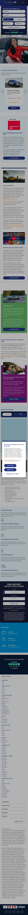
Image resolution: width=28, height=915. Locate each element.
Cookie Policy (7, 461)
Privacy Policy (16, 461)
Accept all (10, 465)
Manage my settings (12, 474)
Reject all (10, 469)
